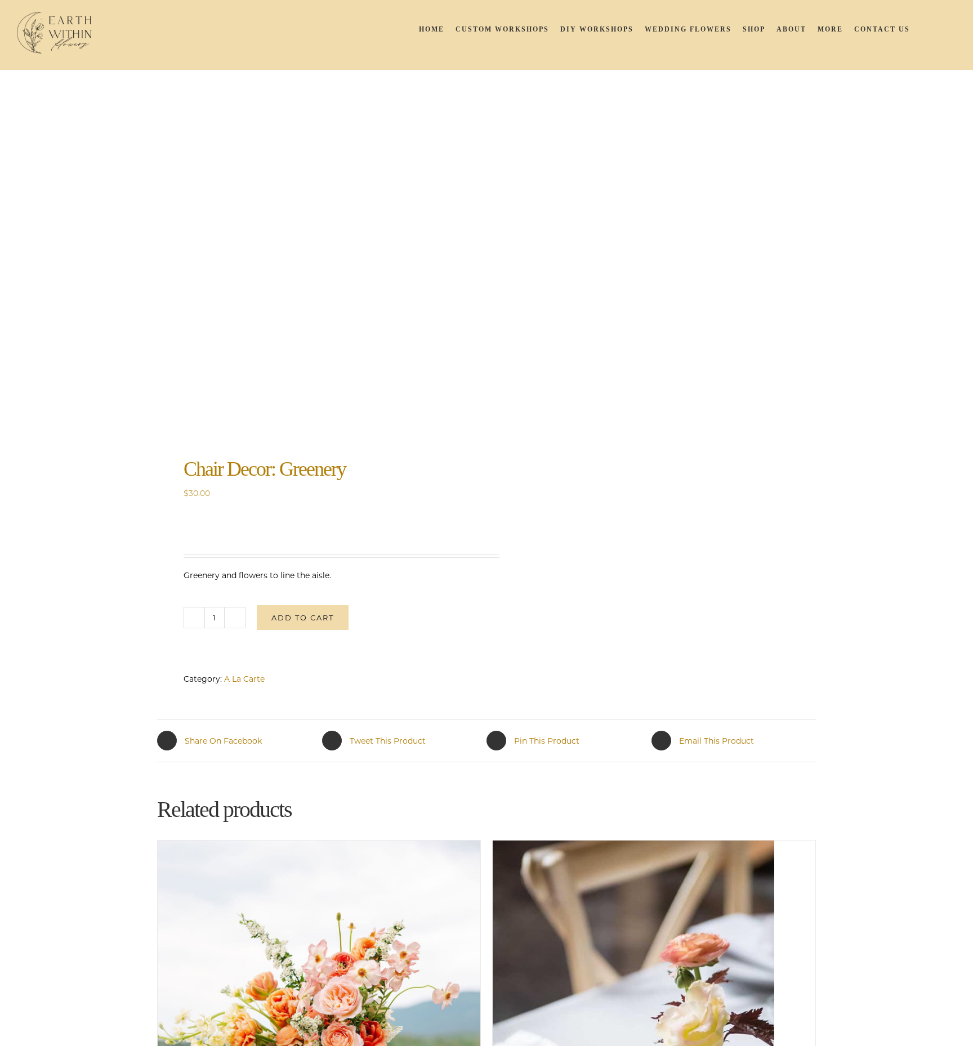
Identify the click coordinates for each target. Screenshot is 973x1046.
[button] (942, 29)
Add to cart (302, 617)
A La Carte (244, 679)
